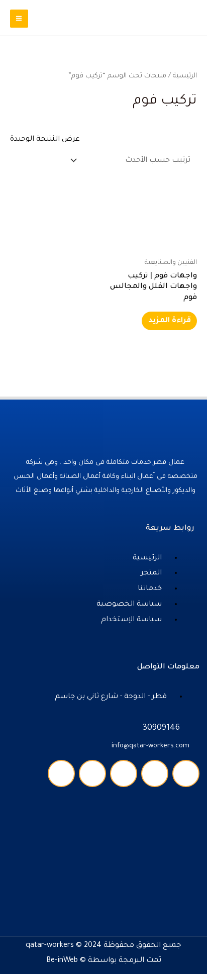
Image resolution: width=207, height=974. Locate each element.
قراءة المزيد (169, 321)
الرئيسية (185, 76)
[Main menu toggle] (19, 19)
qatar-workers (50, 945)
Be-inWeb (62, 960)
